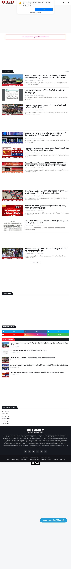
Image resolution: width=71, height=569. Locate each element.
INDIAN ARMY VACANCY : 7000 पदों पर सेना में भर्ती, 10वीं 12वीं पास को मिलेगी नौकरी (45, 106)
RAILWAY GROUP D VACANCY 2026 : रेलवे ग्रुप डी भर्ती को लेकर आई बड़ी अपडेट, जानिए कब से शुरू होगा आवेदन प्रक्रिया (46, 76)
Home (7, 459)
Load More (36, 262)
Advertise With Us (46, 459)
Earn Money (5, 414)
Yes (44, 9)
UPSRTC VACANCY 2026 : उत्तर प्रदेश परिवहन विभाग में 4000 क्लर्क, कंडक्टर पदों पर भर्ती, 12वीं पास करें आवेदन (46, 192)
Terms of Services (34, 459)
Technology (5, 421)
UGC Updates (5, 423)
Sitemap (55, 459)
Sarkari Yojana (6, 418)
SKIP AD (35, 463)
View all (67, 71)
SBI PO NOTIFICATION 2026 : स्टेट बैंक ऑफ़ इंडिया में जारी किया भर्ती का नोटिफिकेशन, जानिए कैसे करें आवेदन (45, 134)
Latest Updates (8, 339)
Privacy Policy (15, 459)
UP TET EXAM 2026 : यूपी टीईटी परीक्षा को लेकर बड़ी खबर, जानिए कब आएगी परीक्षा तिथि (45, 207)
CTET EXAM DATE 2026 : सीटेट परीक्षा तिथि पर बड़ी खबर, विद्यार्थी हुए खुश (45, 91)
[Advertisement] (35, 19)
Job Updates (5, 411)
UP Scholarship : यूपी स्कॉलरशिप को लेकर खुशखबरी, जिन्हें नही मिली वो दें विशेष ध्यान (46, 250)
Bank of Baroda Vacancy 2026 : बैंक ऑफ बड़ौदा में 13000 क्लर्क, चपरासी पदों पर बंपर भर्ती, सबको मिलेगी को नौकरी (46, 164)
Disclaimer (24, 459)
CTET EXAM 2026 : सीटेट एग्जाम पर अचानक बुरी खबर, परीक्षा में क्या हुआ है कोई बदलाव (46, 222)
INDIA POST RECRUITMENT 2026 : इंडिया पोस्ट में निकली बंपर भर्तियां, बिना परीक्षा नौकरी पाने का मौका (47, 149)
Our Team (62, 459)
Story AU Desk (5, 416)
